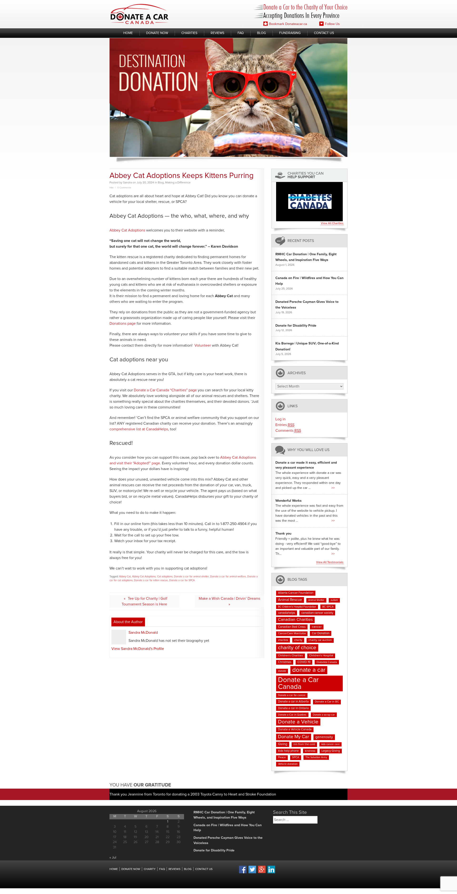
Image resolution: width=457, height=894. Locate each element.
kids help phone (288, 750)
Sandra (127, 182)
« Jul (112, 857)
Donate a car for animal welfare (228, 576)
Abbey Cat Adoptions (127, 230)
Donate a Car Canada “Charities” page (165, 390)
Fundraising (290, 33)
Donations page (122, 323)
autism (334, 600)
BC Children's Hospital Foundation (297, 607)
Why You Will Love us (308, 450)
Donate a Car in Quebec (292, 714)
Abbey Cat (125, 576)
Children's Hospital (321, 655)
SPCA (295, 757)
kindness (310, 751)
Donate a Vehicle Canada (295, 729)
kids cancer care (330, 744)
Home (128, 33)
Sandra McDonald (143, 632)
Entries (284, 425)
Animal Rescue (290, 600)
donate (282, 671)
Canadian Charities (295, 620)
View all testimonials (329, 562)
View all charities (332, 223)
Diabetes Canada (327, 662)
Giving (282, 744)
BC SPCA (327, 606)
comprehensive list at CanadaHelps (138, 429)
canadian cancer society (317, 612)
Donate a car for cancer (292, 695)
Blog (261, 33)
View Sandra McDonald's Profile (137, 649)
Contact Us (324, 33)
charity (298, 640)
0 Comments (124, 188)
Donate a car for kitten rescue (151, 580)
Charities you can (305, 175)
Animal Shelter (316, 600)
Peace (282, 757)
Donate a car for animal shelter (191, 576)
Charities (189, 33)
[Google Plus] (262, 872)
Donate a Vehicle (298, 722)
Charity (150, 869)
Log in (280, 419)
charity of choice (297, 647)
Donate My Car (293, 736)
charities (283, 640)
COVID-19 (304, 662)
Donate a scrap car (324, 714)
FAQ (241, 33)
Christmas (284, 662)
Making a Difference (178, 182)
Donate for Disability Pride (295, 325)
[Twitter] (252, 872)
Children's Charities (290, 655)
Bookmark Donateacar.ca (288, 24)
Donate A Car (140, 14)
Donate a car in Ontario (293, 708)
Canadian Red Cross (292, 627)
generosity (324, 737)
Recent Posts (301, 241)
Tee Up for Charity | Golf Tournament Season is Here (144, 601)
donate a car (308, 670)
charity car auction (320, 640)
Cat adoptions (165, 576)
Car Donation (320, 633)
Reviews (217, 33)
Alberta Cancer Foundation (295, 592)
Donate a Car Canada (298, 683)
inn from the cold (304, 744)
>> (333, 488)
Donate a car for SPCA (182, 580)
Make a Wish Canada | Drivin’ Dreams (229, 598)
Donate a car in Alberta (293, 701)
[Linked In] (271, 872)
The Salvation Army (316, 757)
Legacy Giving (331, 750)
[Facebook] (242, 872)
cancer (317, 627)
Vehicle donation (288, 764)
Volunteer (202, 345)
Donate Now (157, 33)
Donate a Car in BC (327, 701)
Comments (288, 430)
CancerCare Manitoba (292, 633)
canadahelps (286, 612)
